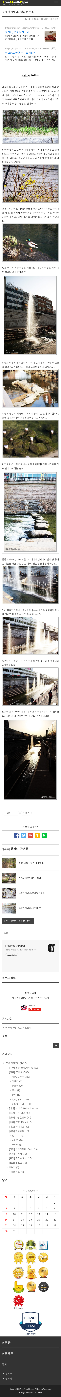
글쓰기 (8, 1378)
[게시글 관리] (16, 813)
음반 (16, 1095)
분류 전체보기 (16, 1063)
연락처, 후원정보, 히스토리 (18, 1028)
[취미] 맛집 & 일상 (20, 1158)
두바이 (16, 1145)
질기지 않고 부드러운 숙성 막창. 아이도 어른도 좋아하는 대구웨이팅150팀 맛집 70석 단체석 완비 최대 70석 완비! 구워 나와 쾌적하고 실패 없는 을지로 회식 (30, 59)
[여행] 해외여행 (18, 1131)
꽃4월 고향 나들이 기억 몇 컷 (31, 863)
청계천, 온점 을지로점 (17, 32)
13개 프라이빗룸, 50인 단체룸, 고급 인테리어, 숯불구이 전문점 (22, 38)
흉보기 (13, 1167)
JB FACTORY (36, 1393)
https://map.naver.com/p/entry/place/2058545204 (28, 49)
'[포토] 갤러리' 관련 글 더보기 (18, 921)
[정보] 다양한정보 (19, 1117)
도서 (15, 1090)
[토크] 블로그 (17, 1163)
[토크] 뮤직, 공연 (19, 1113)
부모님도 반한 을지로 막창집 (20, 52)
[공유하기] (13, 813)
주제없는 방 (16, 1172)
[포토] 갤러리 (33, 19)
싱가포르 (17, 1135)
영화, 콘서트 (20, 1099)
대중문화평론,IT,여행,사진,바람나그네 (21, 950)
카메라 (17, 1081)
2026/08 (30, 1190)
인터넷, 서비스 (21, 1104)
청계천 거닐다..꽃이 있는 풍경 (31, 893)
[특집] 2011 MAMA (20, 1122)
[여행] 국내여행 (18, 1127)
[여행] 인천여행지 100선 (23, 1149)
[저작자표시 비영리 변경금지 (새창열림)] (35, 813)
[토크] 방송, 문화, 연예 (23, 1068)
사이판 (17, 1140)
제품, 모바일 (20, 1077)
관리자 (8, 1374)
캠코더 (17, 1086)
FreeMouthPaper (15, 945)
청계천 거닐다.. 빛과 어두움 (18, 12)
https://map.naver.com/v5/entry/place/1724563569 (27, 28)
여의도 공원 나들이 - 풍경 (29, 878)
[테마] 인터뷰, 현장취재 (23, 1108)
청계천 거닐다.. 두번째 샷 (29, 908)
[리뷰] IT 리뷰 (18, 1072)
